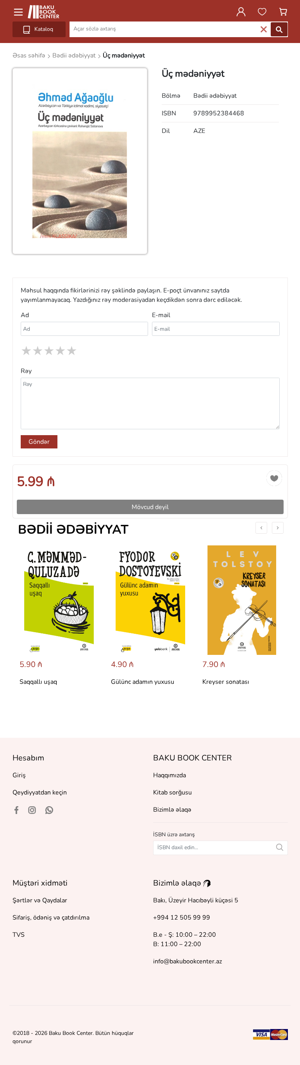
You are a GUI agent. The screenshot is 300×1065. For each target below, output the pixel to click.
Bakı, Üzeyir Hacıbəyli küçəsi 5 (195, 900)
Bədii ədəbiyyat (73, 529)
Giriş (19, 775)
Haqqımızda (169, 775)
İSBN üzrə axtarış (174, 834)
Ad (25, 315)
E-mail (161, 315)
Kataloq (43, 29)
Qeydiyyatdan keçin (39, 792)
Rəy (26, 371)
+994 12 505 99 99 (181, 917)
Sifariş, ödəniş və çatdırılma (50, 917)
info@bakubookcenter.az (187, 961)
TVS (18, 935)
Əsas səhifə (29, 55)
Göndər (39, 441)
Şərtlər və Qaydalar (39, 900)
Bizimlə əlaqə (172, 809)
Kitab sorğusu (172, 792)
